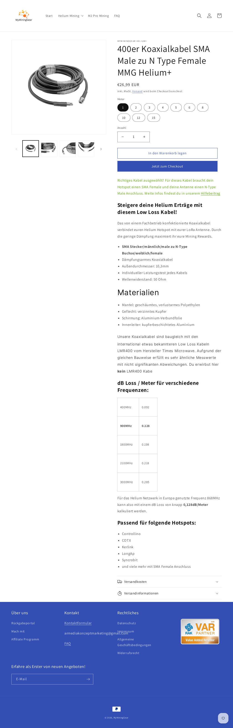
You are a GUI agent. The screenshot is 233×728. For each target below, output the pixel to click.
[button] (71, 15)
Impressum (125, 631)
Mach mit (18, 631)
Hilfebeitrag (210, 193)
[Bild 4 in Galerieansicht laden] (86, 148)
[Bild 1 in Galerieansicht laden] (31, 148)
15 (153, 118)
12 (138, 118)
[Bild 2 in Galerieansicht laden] (49, 148)
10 (124, 118)
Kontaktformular (78, 623)
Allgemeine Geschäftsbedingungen (134, 642)
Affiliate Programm (25, 639)
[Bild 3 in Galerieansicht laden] (68, 148)
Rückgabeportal (23, 623)
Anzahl (121, 128)
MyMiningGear (121, 717)
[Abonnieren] (88, 679)
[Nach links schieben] (16, 149)
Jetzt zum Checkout (167, 166)
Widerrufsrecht (128, 653)
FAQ (67, 643)
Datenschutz (126, 623)
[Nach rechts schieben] (101, 149)
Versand (137, 91)
